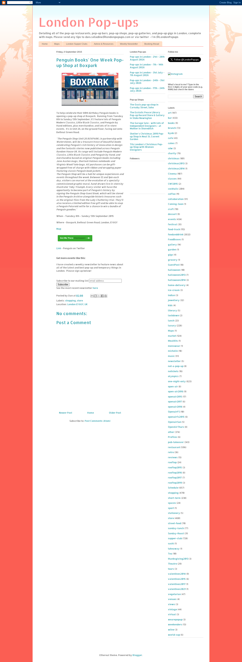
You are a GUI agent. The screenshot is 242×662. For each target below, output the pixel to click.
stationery (174, 513)
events (172, 219)
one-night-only (177, 381)
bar (170, 117)
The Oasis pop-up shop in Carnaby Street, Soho (144, 106)
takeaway (173, 548)
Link (58, 248)
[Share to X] (99, 296)
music (171, 356)
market (172, 335)
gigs (170, 254)
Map (58, 228)
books (171, 123)
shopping (70, 300)
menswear (174, 345)
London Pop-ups (89, 22)
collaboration (176, 199)
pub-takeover (176, 442)
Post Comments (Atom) (98, 420)
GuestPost (173, 264)
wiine (171, 629)
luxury (172, 325)
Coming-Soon (175, 204)
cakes (171, 143)
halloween (174, 269)
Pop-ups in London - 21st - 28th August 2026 (147, 58)
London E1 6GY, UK (77, 304)
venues (172, 599)
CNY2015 (173, 183)
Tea (170, 553)
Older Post (115, 412)
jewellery (173, 300)
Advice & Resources (103, 44)
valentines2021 (177, 589)
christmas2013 (176, 163)
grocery (172, 259)
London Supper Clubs (76, 44)
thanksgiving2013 (178, 558)
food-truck (174, 229)
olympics (173, 376)
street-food (174, 523)
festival (172, 224)
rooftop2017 (175, 477)
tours (171, 568)
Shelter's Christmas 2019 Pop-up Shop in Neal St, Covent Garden (147, 136)
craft (171, 209)
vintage (172, 609)
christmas (173, 158)
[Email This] (92, 296)
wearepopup (175, 619)
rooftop (172, 462)
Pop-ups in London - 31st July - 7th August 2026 (147, 74)
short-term (174, 497)
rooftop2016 (175, 472)
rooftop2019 (175, 482)
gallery (172, 244)
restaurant (174, 447)
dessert (172, 214)
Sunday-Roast (176, 533)
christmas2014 (176, 168)
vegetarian (174, 594)
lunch (171, 320)
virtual (172, 614)
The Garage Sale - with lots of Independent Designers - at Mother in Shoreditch (147, 126)
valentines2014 (177, 573)
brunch (172, 128)
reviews (173, 457)
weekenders (175, 624)
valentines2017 (176, 584)
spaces (172, 502)
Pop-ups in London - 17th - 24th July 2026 (147, 89)
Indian (171, 295)
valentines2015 (177, 578)
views (171, 604)
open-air (173, 386)
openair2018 (175, 406)
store (80, 300)
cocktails (173, 188)
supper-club (175, 538)
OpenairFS (174, 411)
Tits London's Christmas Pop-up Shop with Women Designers (146, 147)
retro (171, 452)
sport (171, 508)
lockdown (173, 315)
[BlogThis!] (95, 296)
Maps (57, 44)
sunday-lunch (176, 528)
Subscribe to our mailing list (72, 280)
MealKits (173, 340)
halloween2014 (177, 280)
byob (171, 133)
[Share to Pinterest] (105, 296)
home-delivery (176, 285)
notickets (173, 371)
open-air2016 (175, 391)
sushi (171, 543)
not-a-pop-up (175, 366)
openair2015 (175, 396)
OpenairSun (174, 421)
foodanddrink (175, 234)
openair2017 (175, 401)
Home (45, 44)
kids (170, 305)
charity (172, 153)
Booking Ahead (151, 44)
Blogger (137, 655)
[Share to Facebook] (102, 296)
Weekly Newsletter (129, 44)
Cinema (172, 173)
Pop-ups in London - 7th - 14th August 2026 (146, 66)
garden (172, 249)
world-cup (174, 634)
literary (172, 310)
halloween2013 (176, 274)
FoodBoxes (174, 239)
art (169, 112)
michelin (173, 350)
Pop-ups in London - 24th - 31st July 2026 (147, 82)
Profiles (172, 437)
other (171, 432)
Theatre (172, 563)
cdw (170, 148)
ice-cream (174, 290)
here (95, 288)
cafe (170, 138)
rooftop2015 (175, 467)
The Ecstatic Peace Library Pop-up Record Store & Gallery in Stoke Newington (147, 115)
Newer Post (65, 412)
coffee (172, 193)
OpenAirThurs (176, 426)
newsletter (174, 361)
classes (172, 178)
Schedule (173, 487)
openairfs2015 (176, 416)
